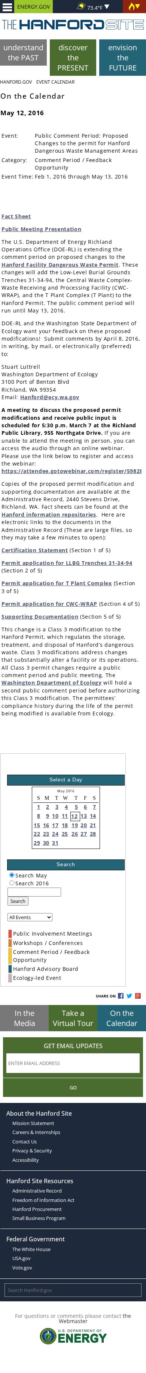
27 (83, 833)
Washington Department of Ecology (51, 682)
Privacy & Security (32, 1150)
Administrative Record (37, 1190)
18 (65, 825)
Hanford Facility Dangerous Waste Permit (60, 264)
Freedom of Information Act (43, 1200)
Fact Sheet (16, 216)
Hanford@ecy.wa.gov (49, 397)
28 (93, 833)
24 (55, 833)
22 (37, 833)
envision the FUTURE (122, 57)
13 (83, 815)
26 (75, 833)
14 (93, 815)
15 (37, 825)
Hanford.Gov (16, 82)
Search (17, 901)
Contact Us (24, 1141)
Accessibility (25, 1160)
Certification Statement (34, 550)
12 (74, 816)
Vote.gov (22, 1267)
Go (73, 1087)
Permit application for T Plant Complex (56, 583)
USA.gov (21, 1258)
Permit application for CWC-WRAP (49, 603)
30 (46, 842)
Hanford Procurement (37, 1209)
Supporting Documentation (39, 616)
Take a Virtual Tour (73, 1018)
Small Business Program (39, 1218)
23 (46, 833)
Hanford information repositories (48, 514)
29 (37, 842)
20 (83, 825)
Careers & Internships (36, 1132)
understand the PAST (23, 52)
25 (65, 833)
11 (65, 815)
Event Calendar (55, 82)
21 (93, 825)
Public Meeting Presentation (41, 229)
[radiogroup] (11, 875)
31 (55, 842)
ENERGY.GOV (33, 6)
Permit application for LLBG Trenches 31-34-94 (67, 562)
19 (75, 825)
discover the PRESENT (72, 57)
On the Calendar (121, 1018)
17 (55, 825)
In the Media (24, 1018)
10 (55, 815)
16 (46, 825)
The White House (31, 1249)
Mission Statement (33, 1123)
